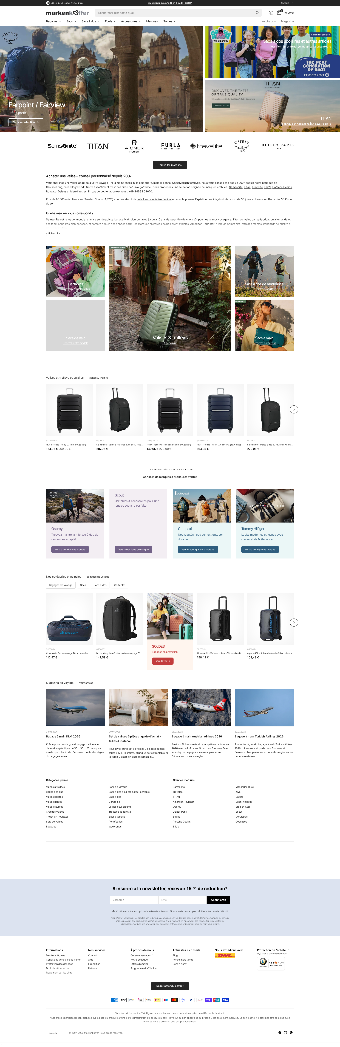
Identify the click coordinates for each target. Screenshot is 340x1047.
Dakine (239, 796)
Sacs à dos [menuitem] (89, 21)
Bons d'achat (180, 963)
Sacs (83, 584)
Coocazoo (241, 821)
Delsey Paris (180, 811)
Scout (239, 811)
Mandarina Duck (245, 786)
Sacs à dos (100, 584)
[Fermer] (1, 1044)
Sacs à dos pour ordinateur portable (129, 791)
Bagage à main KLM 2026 (63, 736)
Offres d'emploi (139, 963)
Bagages (51, 826)
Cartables (119, 584)
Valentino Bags (244, 801)
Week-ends (115, 826)
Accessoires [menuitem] (129, 21)
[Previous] (46, 409)
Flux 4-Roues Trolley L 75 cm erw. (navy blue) (219, 444)
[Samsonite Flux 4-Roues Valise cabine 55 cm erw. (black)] (170, 410)
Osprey (100, 440)
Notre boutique (139, 959)
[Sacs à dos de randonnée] (264, 271)
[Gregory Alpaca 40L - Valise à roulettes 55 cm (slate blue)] (220, 618)
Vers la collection (26, 122)
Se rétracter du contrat (169, 985)
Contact (92, 955)
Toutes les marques (170, 164)
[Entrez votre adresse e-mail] (218, 900)
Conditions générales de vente (63, 959)
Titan (247, 187)
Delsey (62, 191)
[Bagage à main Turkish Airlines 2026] (264, 707)
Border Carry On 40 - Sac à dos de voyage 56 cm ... (119, 653)
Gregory (50, 649)
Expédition (94, 963)
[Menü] (282, 959)
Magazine (287, 21)
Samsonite (236, 187)
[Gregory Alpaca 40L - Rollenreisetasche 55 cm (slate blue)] (270, 618)
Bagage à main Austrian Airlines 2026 (197, 736)
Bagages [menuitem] (52, 21)
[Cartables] (75, 271)
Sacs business (117, 816)
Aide (90, 959)
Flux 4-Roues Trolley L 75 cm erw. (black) (66, 444)
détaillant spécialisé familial (154, 199)
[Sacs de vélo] (75, 325)
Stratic (176, 816)
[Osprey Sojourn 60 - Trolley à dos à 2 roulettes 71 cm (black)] (270, 410)
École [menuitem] (108, 21)
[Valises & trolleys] (170, 298)
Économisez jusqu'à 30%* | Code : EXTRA (170, 3)
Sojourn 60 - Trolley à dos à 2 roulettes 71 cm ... (270, 444)
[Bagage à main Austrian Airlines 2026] (201, 707)
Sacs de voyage (118, 786)
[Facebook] (280, 1032)
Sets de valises (54, 821)
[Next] (294, 409)
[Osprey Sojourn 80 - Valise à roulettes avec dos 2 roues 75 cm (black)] (119, 410)
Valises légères (54, 796)
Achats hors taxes (183, 959)
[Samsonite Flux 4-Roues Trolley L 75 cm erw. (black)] (69, 410)
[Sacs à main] (264, 325)
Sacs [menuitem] (69, 21)
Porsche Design (282, 187)
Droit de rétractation (57, 968)
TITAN (176, 796)
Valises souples (54, 806)
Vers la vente (162, 660)
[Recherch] (257, 13)
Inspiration (269, 21)
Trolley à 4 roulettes (57, 816)
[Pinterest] (291, 1032)
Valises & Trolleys (98, 377)
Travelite (257, 187)
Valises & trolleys (55, 786)
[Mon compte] (271, 13)
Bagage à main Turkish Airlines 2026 (259, 736)
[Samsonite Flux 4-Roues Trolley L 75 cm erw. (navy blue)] (220, 410)
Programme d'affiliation (144, 968)
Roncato (51, 191)
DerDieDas (242, 816)
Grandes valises (55, 811)
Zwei (238, 791)
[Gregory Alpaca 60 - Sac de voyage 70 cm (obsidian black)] (69, 618)
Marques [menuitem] (152, 21)
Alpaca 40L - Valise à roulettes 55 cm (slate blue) (220, 653)
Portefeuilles (116, 821)
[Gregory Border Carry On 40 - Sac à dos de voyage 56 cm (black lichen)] (119, 618)
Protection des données (59, 963)
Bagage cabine (54, 791)
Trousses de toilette (120, 811)
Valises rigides (54, 801)
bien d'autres (78, 191)
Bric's (267, 187)
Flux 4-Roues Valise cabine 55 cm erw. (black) (169, 444)
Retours (92, 968)
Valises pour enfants (120, 806)
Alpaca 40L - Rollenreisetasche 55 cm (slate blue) (270, 653)
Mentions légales (55, 955)
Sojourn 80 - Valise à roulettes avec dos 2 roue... (119, 444)
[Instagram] (285, 1032)
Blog (175, 955)
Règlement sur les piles (59, 972)
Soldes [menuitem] (167, 21)
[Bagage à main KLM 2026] (75, 707)
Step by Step (243, 806)
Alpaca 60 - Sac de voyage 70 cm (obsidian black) (69, 653)
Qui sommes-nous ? (142, 955)
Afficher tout (86, 682)
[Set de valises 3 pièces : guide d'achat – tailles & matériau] (138, 707)
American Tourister (183, 801)
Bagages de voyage (97, 576)
